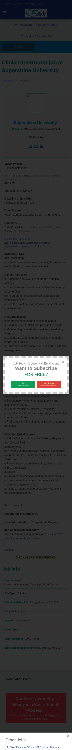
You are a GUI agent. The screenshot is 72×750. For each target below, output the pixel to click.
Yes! (23, 384)
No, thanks (48, 384)
